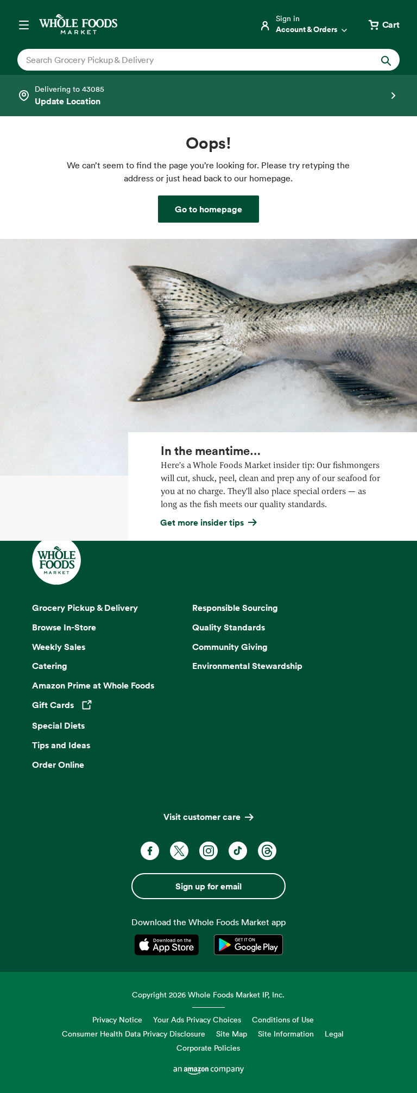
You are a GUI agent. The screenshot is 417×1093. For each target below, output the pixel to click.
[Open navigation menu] (23, 24)
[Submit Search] (386, 59)
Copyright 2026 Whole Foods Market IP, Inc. (208, 994)
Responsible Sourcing (235, 608)
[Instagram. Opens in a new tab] (208, 851)
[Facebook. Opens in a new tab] (150, 851)
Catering (49, 666)
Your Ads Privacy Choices (197, 1019)
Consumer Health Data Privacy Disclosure (133, 1033)
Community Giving (230, 647)
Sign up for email (208, 886)
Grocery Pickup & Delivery (85, 608)
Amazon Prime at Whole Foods (93, 685)
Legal (334, 1033)
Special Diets (58, 725)
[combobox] (190, 59)
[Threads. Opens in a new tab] (267, 851)
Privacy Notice (117, 1019)
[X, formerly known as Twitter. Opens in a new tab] (179, 851)
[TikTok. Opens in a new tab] (238, 851)
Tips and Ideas (61, 745)
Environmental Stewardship (247, 666)
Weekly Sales (58, 647)
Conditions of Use (283, 1019)
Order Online (58, 764)
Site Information (286, 1033)
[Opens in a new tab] (168, 945)
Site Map (231, 1033)
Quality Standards (228, 627)
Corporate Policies (208, 1048)
